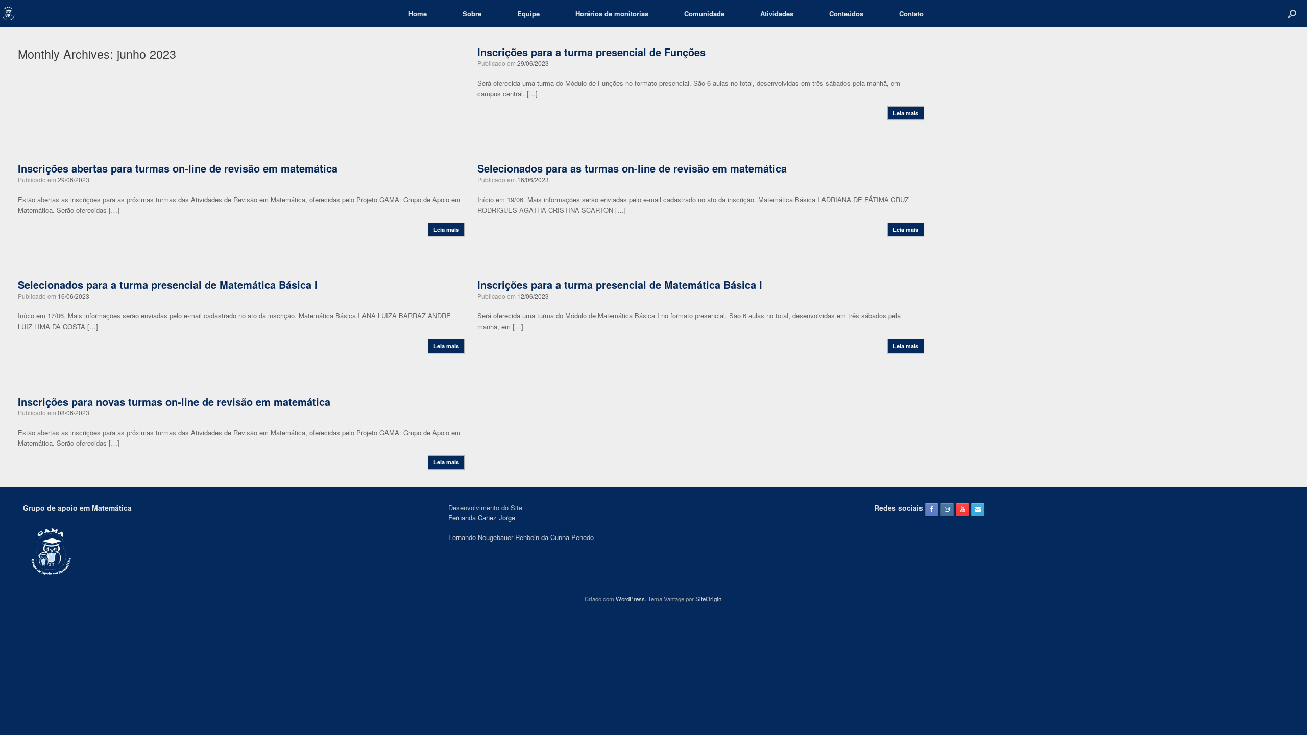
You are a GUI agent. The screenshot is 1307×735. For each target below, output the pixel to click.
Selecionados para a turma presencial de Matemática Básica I (168, 284)
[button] (1292, 13)
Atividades (776, 13)
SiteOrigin (708, 599)
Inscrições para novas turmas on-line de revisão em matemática (174, 401)
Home (417, 13)
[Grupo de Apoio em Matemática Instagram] (947, 509)
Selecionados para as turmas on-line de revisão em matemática (632, 168)
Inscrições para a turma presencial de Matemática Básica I (619, 284)
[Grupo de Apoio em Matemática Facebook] (931, 509)
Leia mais (905, 113)
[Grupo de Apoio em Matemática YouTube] (962, 509)
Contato (911, 13)
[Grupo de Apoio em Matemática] (8, 13)
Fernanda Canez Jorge (481, 517)
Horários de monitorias (611, 13)
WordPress (630, 599)
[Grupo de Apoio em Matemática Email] (977, 509)
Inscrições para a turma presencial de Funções (591, 51)
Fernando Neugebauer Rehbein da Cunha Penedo (521, 537)
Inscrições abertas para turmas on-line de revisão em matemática (177, 168)
